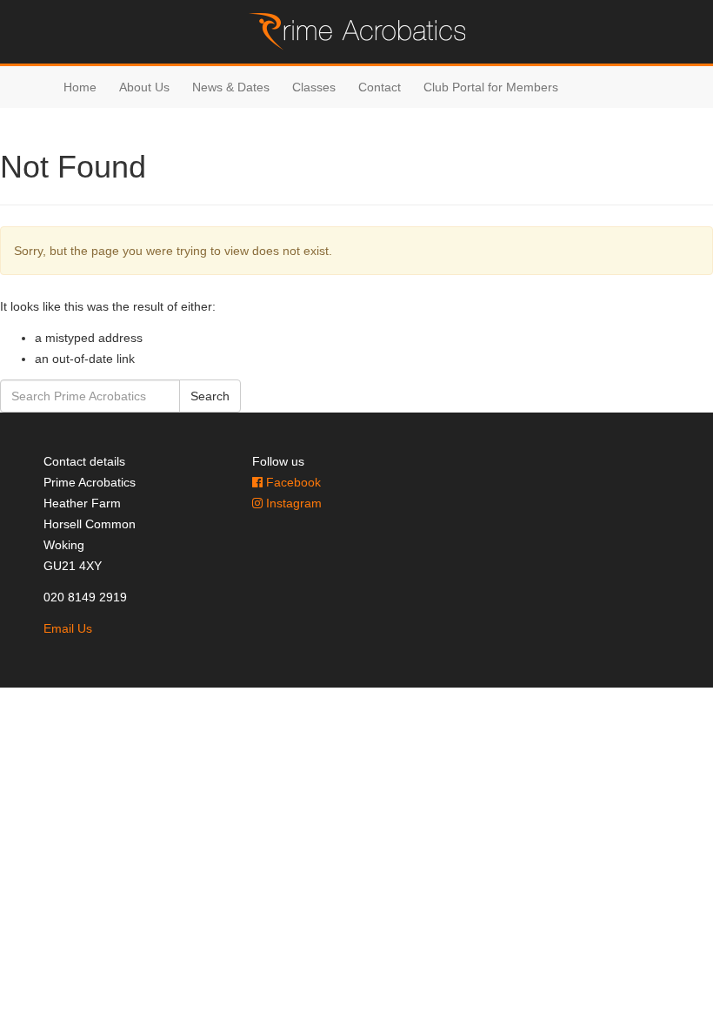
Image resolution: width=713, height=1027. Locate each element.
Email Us (67, 628)
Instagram (292, 503)
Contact (379, 87)
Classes (314, 87)
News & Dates (231, 87)
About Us (144, 87)
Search (210, 396)
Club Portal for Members (490, 87)
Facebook (292, 482)
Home (80, 87)
